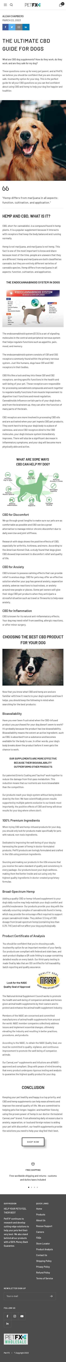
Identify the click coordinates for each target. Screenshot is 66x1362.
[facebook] (5, 27)
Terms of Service (44, 1278)
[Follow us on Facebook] (7, 1316)
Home (39, 1208)
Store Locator (43, 1243)
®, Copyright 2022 (21, 1353)
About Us (40, 1220)
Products (40, 1214)
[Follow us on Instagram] (14, 1316)
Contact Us (41, 1255)
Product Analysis (44, 1249)
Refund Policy (43, 1272)
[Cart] (60, 4)
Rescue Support (44, 1226)
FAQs (38, 1237)
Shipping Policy (44, 1261)
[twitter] (11, 27)
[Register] (51, 1296)
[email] (18, 27)
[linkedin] (25, 27)
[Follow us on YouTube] (21, 1316)
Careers (40, 1232)
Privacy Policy (43, 1266)
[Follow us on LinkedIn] (7, 1323)
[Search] (11, 4)
